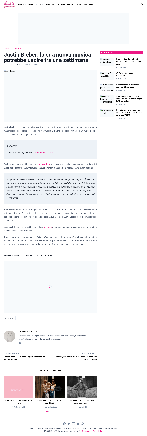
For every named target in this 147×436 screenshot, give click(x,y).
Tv (40, 4)
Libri (63, 4)
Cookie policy (86, 431)
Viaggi (70, 4)
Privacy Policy (98, 431)
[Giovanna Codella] (9, 337)
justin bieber (9, 318)
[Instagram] (73, 423)
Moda (47, 4)
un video (48, 227)
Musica (21, 4)
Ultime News (17, 49)
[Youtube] (78, 423)
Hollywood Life (44, 164)
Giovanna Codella (16, 65)
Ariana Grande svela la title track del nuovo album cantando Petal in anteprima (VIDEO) (129, 112)
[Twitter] (69, 423)
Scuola (78, 4)
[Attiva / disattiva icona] (142, 4)
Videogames (88, 4)
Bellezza (55, 4)
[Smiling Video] (82, 423)
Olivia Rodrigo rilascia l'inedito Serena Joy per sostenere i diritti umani (128, 61)
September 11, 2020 (44, 152)
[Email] (20, 343)
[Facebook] (64, 423)
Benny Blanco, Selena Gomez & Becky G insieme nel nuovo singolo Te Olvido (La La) (129, 98)
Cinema (31, 4)
